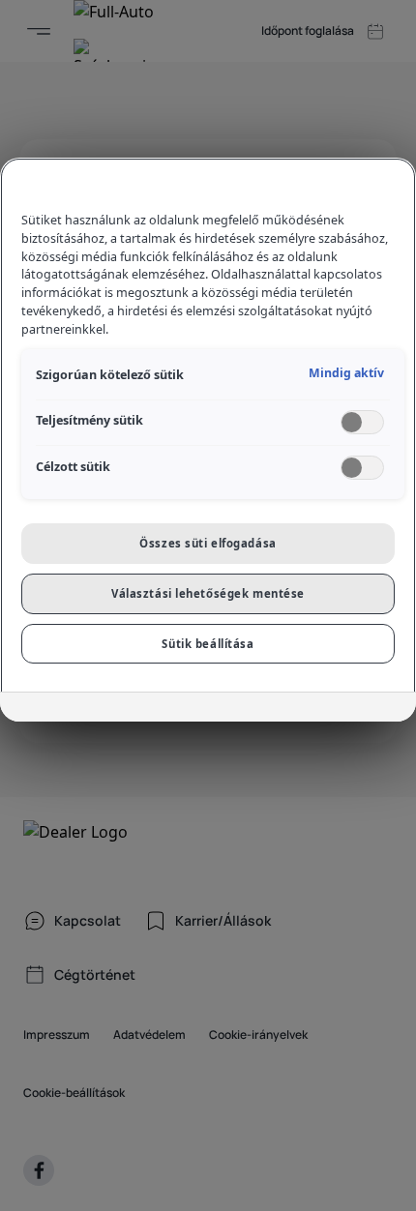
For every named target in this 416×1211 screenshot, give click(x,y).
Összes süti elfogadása (208, 543)
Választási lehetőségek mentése (208, 593)
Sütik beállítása (207, 643)
